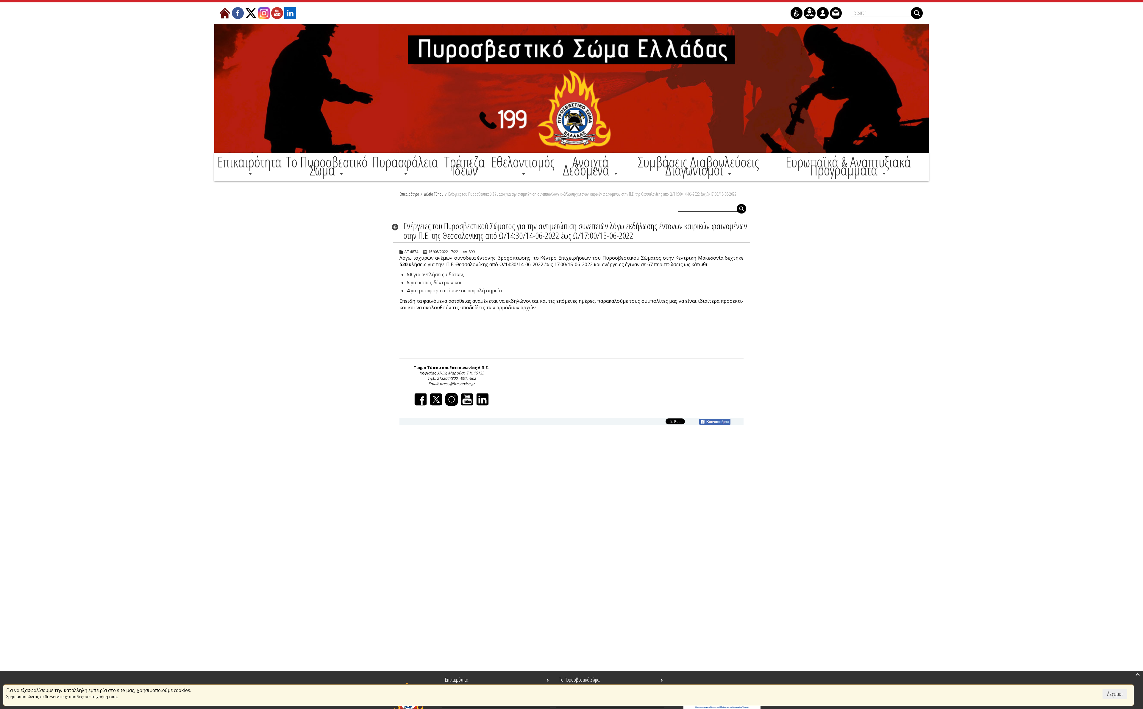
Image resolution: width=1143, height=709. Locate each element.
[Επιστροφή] (397, 227)
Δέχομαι (1115, 694)
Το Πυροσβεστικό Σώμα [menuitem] (579, 679)
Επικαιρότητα (409, 194)
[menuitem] (249, 166)
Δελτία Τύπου (434, 194)
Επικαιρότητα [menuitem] (456, 679)
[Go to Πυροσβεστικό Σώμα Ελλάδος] (571, 88)
